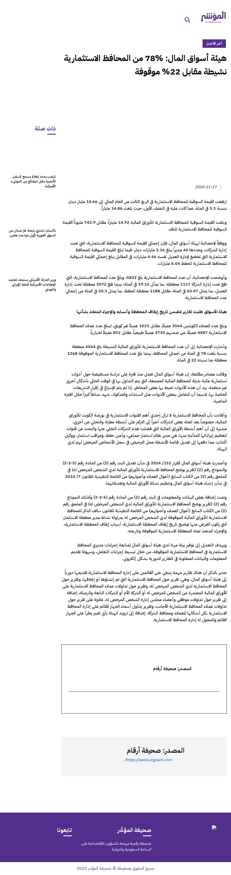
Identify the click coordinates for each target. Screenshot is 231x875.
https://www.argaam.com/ (148, 760)
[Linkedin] (195, 723)
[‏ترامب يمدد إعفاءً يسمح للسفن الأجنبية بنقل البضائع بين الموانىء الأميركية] (30, 155)
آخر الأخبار (214, 43)
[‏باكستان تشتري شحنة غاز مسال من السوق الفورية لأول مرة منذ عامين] (30, 209)
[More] (156, 723)
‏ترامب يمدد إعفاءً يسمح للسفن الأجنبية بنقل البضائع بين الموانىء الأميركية (33, 181)
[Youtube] (16, 846)
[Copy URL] (169, 723)
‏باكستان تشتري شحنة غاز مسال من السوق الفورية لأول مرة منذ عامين (32, 233)
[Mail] (54, 846)
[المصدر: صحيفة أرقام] (204, 757)
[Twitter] (221, 723)
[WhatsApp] (208, 723)
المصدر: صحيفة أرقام (156, 750)
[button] (187, 20)
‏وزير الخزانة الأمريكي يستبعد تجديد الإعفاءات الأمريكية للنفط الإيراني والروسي (32, 284)
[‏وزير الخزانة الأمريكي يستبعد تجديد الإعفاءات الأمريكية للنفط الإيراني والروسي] (30, 258)
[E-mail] (216, 703)
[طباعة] (182, 723)
